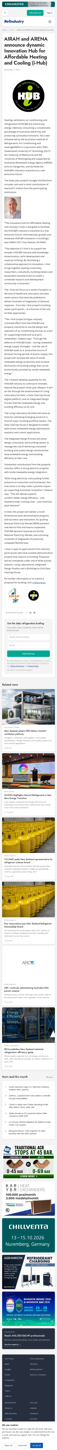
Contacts (8, 1419)
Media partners (36, 1369)
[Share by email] (30, 613)
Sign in (49, 13)
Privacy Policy (33, 666)
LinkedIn (33, 1408)
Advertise (34, 1364)
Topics (7, 1391)
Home (4, 30)
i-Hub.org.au (39, 582)
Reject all (8, 1445)
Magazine (9, 1385)
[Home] (14, 21)
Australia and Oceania (14, 612)
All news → (50, 1077)
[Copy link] (27, 613)
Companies (9, 1380)
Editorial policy (11, 1413)
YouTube (33, 1419)
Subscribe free (35, 13)
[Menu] (50, 22)
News (12, 30)
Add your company (38, 1374)
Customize (22, 1445)
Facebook (34, 1413)
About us (8, 1408)
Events (7, 1374)
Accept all (36, 1445)
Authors (8, 1396)
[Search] (5, 13)
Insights (8, 1369)
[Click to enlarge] (28, 208)
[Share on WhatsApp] (34, 613)
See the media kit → (13, 1344)
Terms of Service (17, 666)
